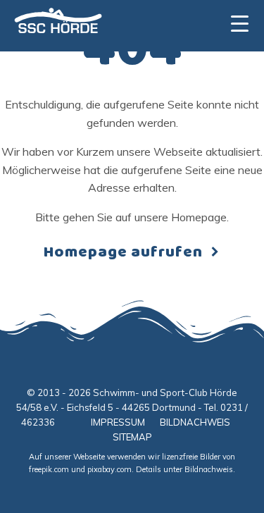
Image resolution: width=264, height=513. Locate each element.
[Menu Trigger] (239, 23)
